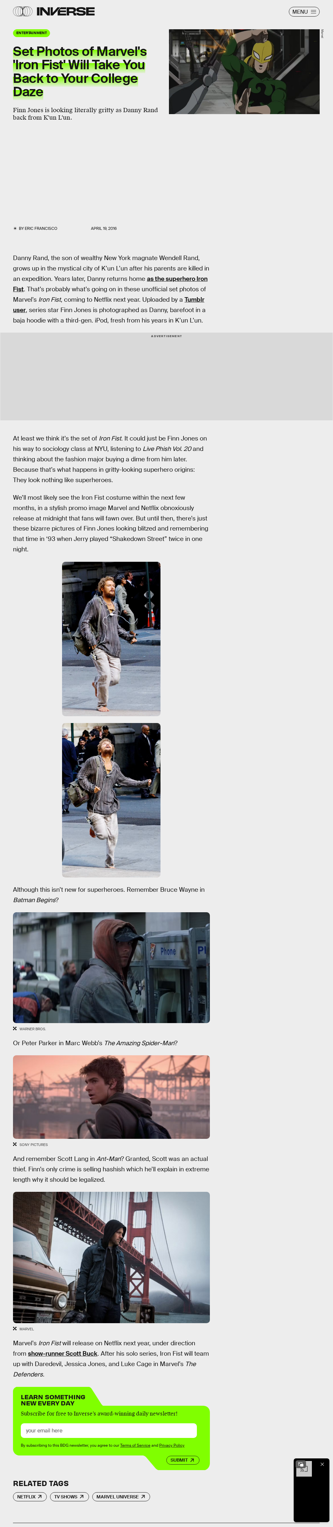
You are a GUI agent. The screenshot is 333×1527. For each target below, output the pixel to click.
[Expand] (301, 1464)
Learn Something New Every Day (53, 1399)
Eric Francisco (41, 228)
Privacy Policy (172, 1445)
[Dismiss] (322, 1464)
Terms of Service (135, 1445)
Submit (179, 1460)
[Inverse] (66, 11)
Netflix (26, 1497)
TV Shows (65, 1497)
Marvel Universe (117, 1497)
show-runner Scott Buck (62, 1353)
